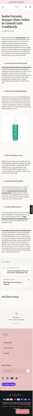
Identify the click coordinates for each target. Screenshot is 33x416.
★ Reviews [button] (30, 209)
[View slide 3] (19, 323)
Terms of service (12, 415)
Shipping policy (20, 415)
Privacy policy (8, 413)
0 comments (7, 262)
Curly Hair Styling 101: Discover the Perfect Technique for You (18, 272)
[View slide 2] (16, 323)
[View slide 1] (14, 323)
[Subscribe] (27, 376)
